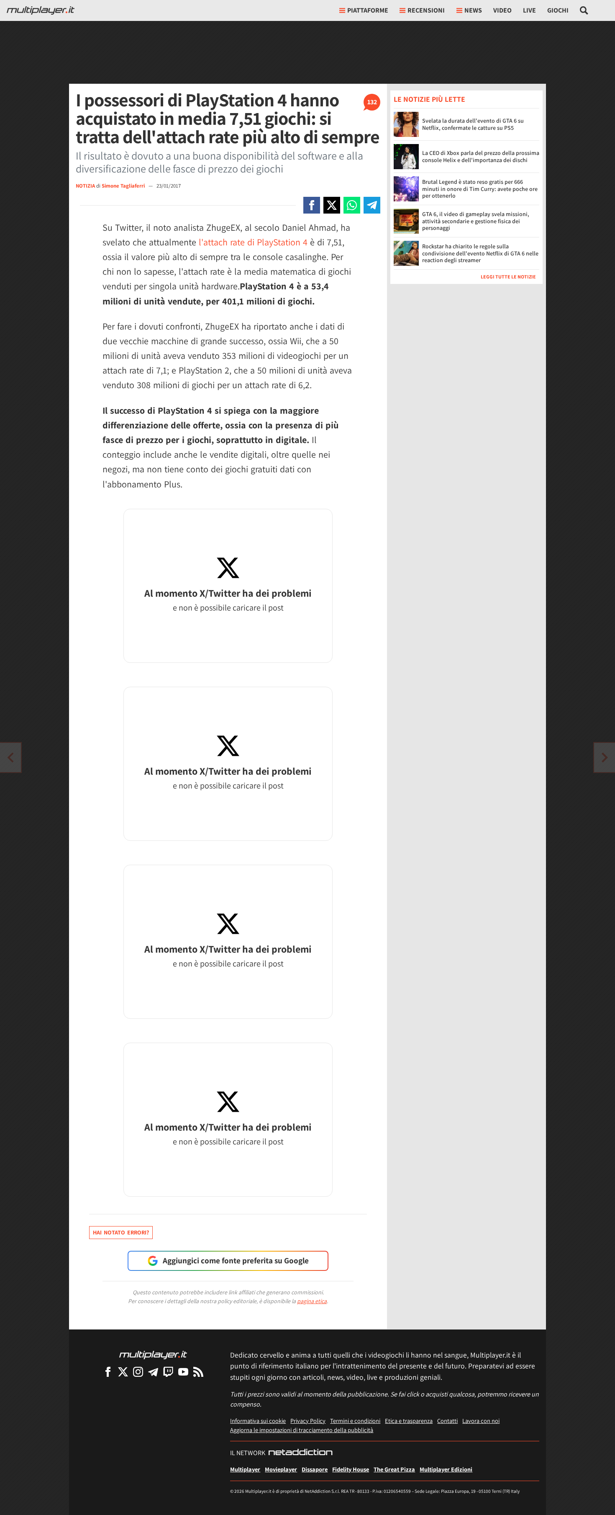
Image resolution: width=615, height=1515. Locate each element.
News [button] (473, 10)
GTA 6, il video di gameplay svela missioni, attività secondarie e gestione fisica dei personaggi (475, 221)
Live (529, 10)
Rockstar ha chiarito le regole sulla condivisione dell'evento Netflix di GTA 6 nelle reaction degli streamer (480, 253)
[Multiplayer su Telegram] (153, 1371)
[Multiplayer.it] (40, 10)
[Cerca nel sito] (584, 10)
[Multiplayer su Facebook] (108, 1371)
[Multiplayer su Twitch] (168, 1371)
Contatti (447, 1421)
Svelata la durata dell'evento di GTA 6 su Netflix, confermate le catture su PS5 (473, 124)
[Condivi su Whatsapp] (351, 205)
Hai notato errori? (121, 1232)
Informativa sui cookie (258, 1421)
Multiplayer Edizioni (446, 1469)
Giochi (558, 10)
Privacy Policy (307, 1421)
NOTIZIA (85, 185)
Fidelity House (350, 1469)
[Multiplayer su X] (123, 1371)
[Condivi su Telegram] (372, 205)
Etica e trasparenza (409, 1421)
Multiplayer (245, 1469)
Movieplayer (281, 1469)
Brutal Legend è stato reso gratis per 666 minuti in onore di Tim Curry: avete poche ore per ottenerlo (480, 189)
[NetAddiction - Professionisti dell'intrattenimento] (300, 1453)
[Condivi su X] (331, 205)
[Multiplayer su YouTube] (183, 1371)
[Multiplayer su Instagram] (138, 1371)
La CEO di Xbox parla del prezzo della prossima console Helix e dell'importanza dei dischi (480, 156)
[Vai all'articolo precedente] (604, 757)
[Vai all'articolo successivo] (10, 757)
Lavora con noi (481, 1421)
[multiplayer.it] (153, 1354)
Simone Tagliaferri (124, 185)
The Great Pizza (394, 1469)
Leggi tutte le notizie (508, 276)
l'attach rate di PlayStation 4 (253, 242)
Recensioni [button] (426, 10)
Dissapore (315, 1469)
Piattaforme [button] (367, 10)
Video (502, 10)
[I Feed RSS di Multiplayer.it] (198, 1371)
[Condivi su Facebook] (311, 205)
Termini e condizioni (355, 1421)
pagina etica (312, 1301)
